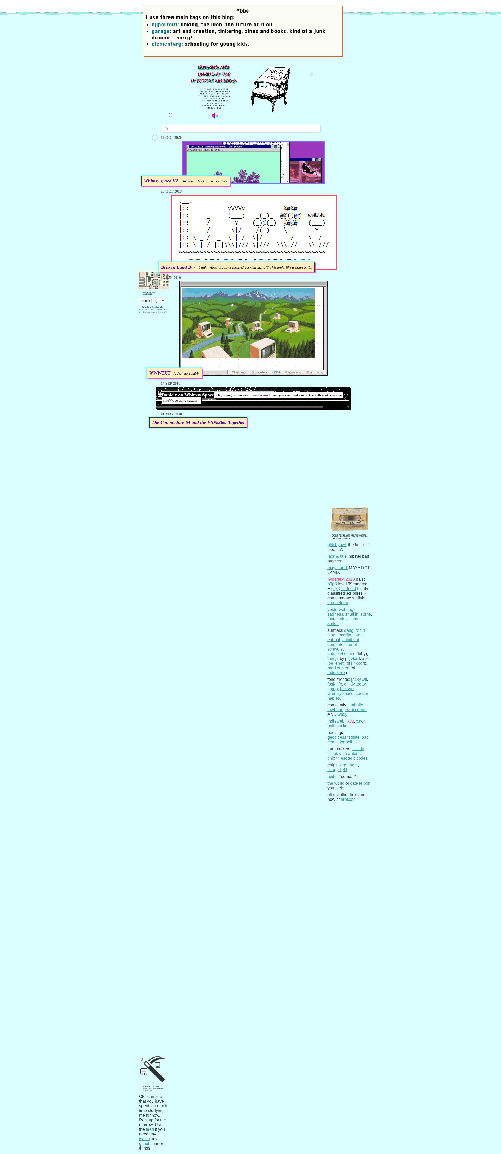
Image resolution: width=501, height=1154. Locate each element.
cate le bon (360, 783)
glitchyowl (336, 545)
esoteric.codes (354, 758)
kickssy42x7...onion (151, 309)
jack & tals (337, 556)
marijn (345, 635)
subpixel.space (341, 654)
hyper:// (147, 312)
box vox (347, 689)
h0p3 (332, 584)
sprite (366, 614)
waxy (342, 714)
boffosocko (337, 726)
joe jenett (335, 663)
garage (161, 31)
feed (150, 1129)
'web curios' (356, 709)
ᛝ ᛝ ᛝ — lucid (343, 588)
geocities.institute (343, 737)
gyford (354, 658)
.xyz (350, 721)
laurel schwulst (342, 646)
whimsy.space (340, 693)
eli (346, 684)
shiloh (333, 623)
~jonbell (344, 742)
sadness (335, 614)
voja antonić (350, 753)
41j (346, 769)
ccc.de (358, 749)
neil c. (332, 776)
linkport (358, 663)
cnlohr (333, 758)
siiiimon (353, 619)
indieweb (335, 721)
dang (349, 630)
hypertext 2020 (341, 579)
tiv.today (358, 684)
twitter (144, 1139)
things (333, 658)
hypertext (164, 24)
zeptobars (348, 765)
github (145, 1143)
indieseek (336, 672)
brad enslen (338, 668)
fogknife (334, 684)
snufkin (352, 614)
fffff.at (332, 753)
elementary (166, 44)
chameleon (337, 602)
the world (335, 783)
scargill (334, 769)
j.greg (332, 689)
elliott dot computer (343, 642)
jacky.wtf (359, 679)
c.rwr (360, 721)
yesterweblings (341, 609)
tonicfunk (335, 619)
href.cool (349, 799)
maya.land (337, 568)
